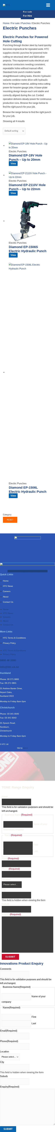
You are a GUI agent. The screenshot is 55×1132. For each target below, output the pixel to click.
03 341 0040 (13, 714)
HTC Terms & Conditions (14, 638)
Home (6, 23)
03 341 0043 (10, 718)
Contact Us (8, 602)
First (35, 844)
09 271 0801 (10, 683)
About (5, 597)
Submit (10, 957)
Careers (6, 591)
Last (35, 851)
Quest (25, 748)
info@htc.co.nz (9, 667)
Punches (26, 23)
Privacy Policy (9, 643)
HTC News (8, 586)
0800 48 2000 (8, 660)
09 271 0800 (13, 679)
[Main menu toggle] (48, 5)
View (13, 163)
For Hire (27, 16)
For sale (27, 12)
